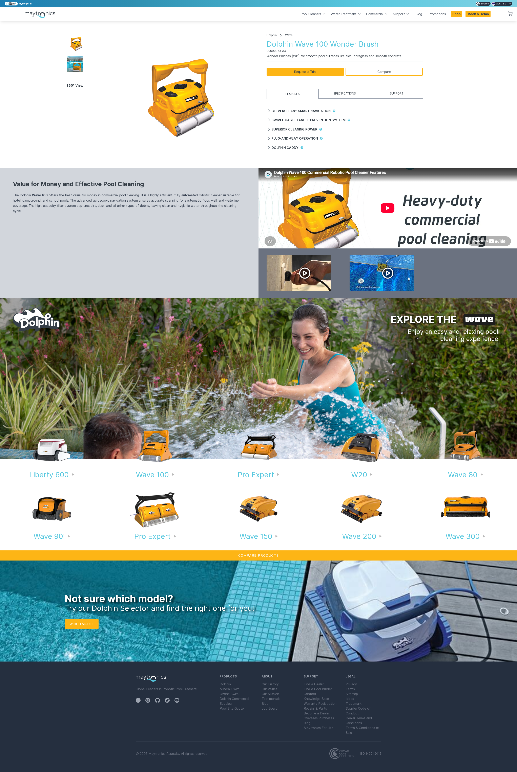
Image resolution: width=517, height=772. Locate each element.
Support (397, 93)
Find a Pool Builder (318, 689)
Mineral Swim (229, 689)
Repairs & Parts (315, 708)
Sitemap (352, 694)
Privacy (351, 684)
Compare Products (258, 555)
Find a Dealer (314, 684)
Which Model (82, 624)
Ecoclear (226, 704)
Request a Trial (305, 72)
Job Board (270, 708)
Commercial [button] (374, 14)
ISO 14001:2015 (370, 753)
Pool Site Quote (232, 708)
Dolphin (272, 35)
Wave (289, 35)
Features (293, 94)
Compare (384, 72)
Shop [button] (456, 14)
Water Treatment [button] (343, 14)
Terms (350, 689)
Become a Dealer (316, 713)
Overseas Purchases (319, 718)
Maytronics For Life (318, 728)
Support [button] (399, 14)
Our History (270, 684)
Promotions (437, 14)
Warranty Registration (320, 704)
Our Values (269, 689)
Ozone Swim (229, 694)
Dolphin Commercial (234, 699)
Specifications (344, 93)
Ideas (350, 699)
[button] (478, 14)
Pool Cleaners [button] (311, 14)
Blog (418, 14)
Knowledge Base (316, 699)
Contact (310, 694)
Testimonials (271, 699)
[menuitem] (483, 4)
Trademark (353, 704)
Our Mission (270, 694)
